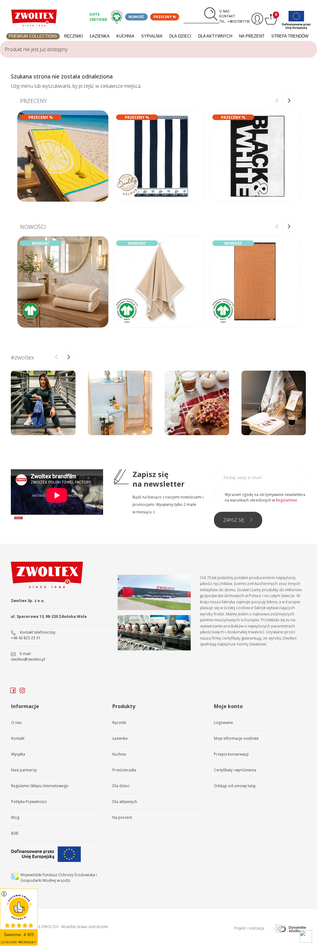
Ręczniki (73, 36)
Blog (15, 817)
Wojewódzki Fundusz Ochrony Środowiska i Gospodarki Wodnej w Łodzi (58, 877)
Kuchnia (125, 36)
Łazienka (100, 36)
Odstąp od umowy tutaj (234, 785)
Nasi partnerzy (24, 770)
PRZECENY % (165, 16)
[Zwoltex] (34, 18)
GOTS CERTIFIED (98, 17)
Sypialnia (152, 36)
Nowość (136, 16)
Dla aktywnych (215, 36)
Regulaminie (286, 500)
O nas (224, 11)
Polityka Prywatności (29, 801)
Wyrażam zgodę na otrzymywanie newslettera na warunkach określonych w (265, 497)
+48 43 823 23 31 (26, 637)
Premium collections (33, 36)
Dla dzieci (180, 36)
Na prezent (251, 36)
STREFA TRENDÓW (289, 36)
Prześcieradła (124, 770)
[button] (289, 100)
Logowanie (223, 722)
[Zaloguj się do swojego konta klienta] (256, 18)
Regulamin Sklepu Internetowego (39, 785)
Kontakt (227, 16)
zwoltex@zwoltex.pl (28, 659)
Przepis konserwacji (231, 754)
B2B (14, 833)
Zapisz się (233, 520)
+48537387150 (238, 21)
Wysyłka (18, 754)
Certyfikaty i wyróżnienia (235, 770)
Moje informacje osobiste (236, 738)
